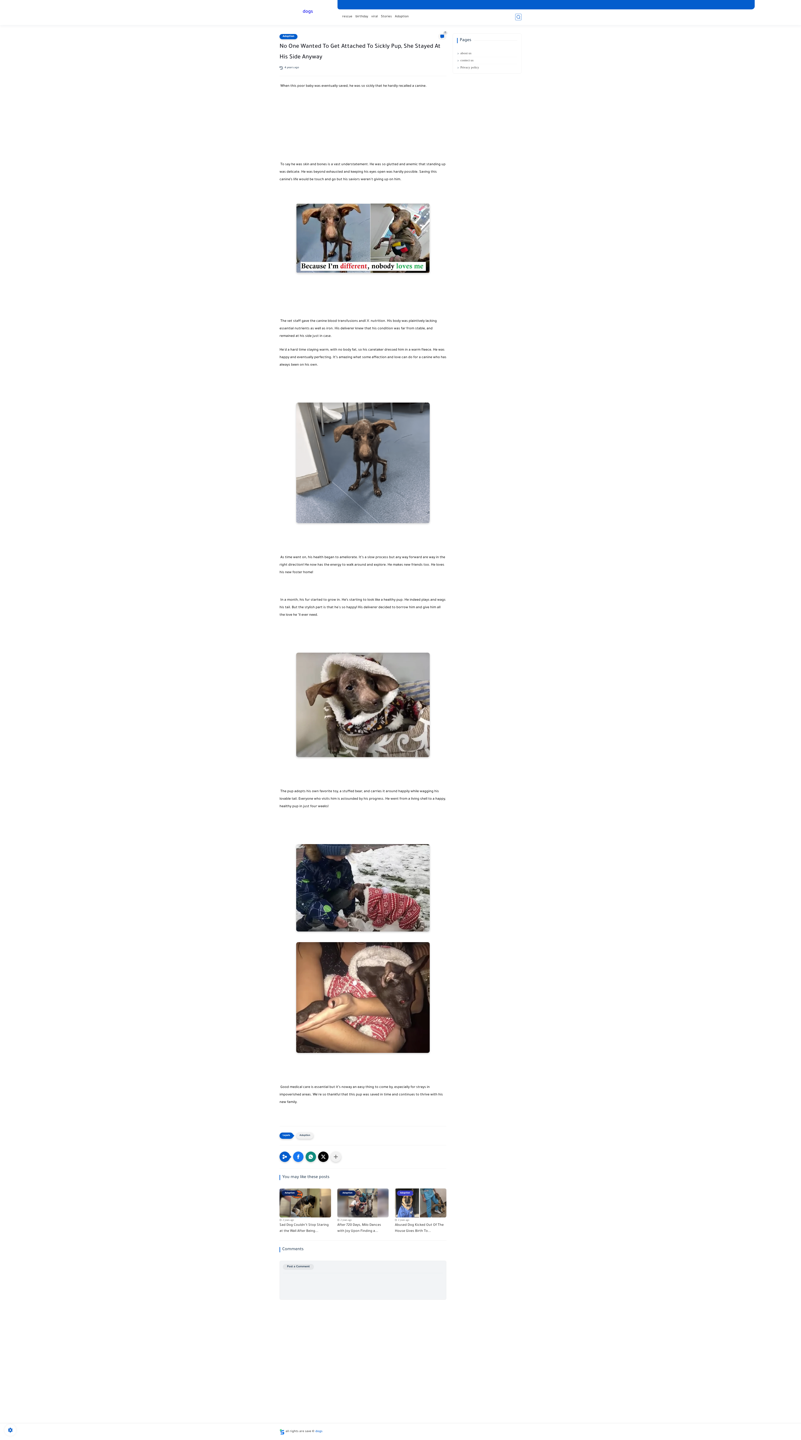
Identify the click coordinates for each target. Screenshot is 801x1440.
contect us (467, 60)
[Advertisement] (363, 129)
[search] (518, 17)
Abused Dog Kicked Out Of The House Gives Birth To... (419, 1228)
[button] (298, 1157)
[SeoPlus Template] (282, 1432)
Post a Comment (298, 1266)
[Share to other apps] (336, 1157)
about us (465, 53)
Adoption (402, 17)
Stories (386, 17)
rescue (347, 17)
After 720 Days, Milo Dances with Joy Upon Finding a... (359, 1228)
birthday (361, 17)
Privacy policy (469, 67)
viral (374, 17)
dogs (308, 12)
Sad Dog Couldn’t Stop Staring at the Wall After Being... (304, 1228)
